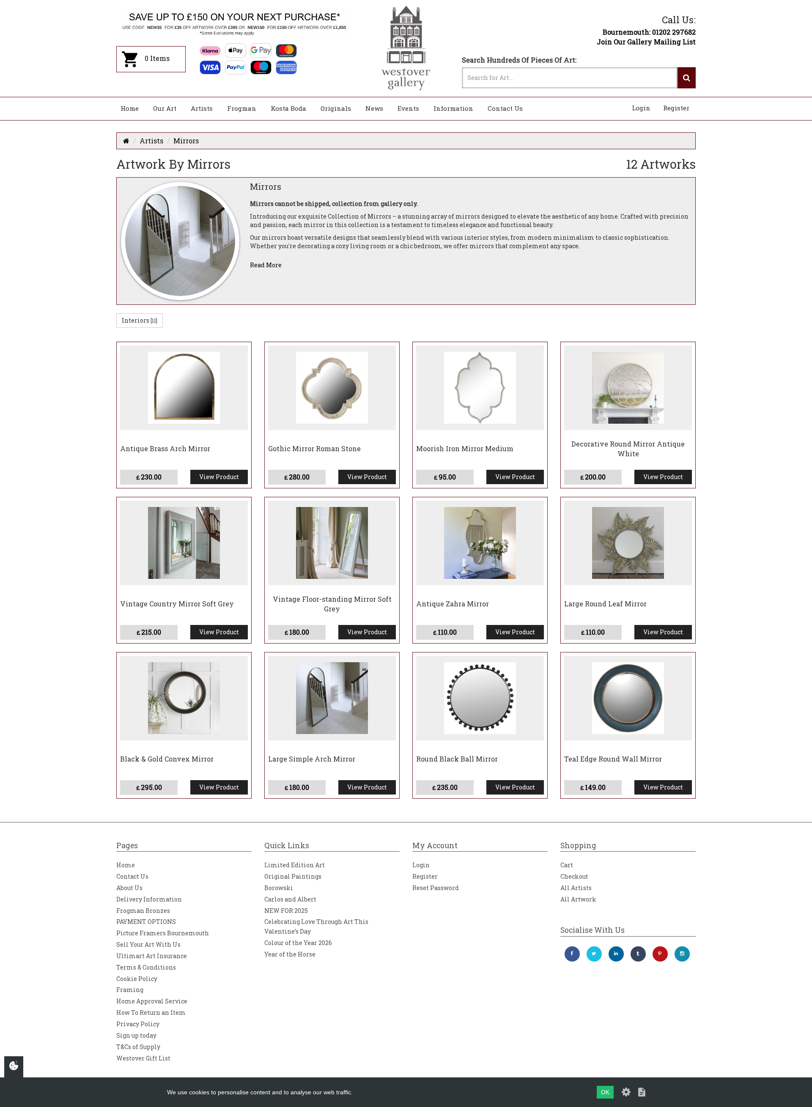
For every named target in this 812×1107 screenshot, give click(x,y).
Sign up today (136, 1035)
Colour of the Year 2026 (298, 943)
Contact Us (505, 108)
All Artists (576, 888)
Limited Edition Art (294, 865)
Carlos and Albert (290, 899)
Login (641, 108)
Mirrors (186, 140)
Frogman (241, 108)
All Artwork (578, 899)
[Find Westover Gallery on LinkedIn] (616, 954)
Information (453, 108)
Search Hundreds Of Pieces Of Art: (519, 59)
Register (676, 108)
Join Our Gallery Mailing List (646, 41)
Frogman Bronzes (143, 911)
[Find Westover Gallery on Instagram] (682, 954)
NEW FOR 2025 (286, 911)
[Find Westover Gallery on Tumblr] (638, 954)
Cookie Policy (136, 979)
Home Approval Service (151, 1001)
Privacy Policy (137, 1024)
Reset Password (435, 888)
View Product (219, 477)
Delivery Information (149, 899)
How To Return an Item (151, 1012)
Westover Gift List (143, 1058)
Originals (336, 108)
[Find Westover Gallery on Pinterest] (660, 954)
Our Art (164, 108)
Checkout (574, 876)
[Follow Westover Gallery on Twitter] (594, 954)
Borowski (278, 888)
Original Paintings (292, 876)
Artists (202, 108)
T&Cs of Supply (138, 1047)
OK (605, 1092)
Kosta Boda (288, 108)
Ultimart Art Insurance (151, 956)
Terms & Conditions (146, 967)
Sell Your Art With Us (148, 944)
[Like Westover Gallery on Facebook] (572, 954)
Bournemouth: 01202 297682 (649, 31)
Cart (566, 865)
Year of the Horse (289, 954)
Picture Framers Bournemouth (162, 933)
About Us (129, 888)
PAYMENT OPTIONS (146, 922)
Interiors (139, 320)
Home (130, 108)
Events (408, 108)
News (374, 108)
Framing (129, 990)
